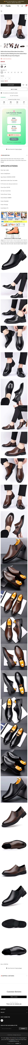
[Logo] (8, 5)
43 (14, 72)
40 (1, 72)
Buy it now (14, 89)
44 (21, 72)
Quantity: (2, 75)
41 (11, 72)
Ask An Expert (18, 149)
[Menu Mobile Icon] (1, 6)
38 (18, 72)
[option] (14, 27)
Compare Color (23, 38)
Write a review (14, 996)
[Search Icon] (18, 6)
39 (5, 72)
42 (8, 72)
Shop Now (14, 138)
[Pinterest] (2, 1020)
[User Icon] (22, 6)
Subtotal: (2, 81)
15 (3, 92)
